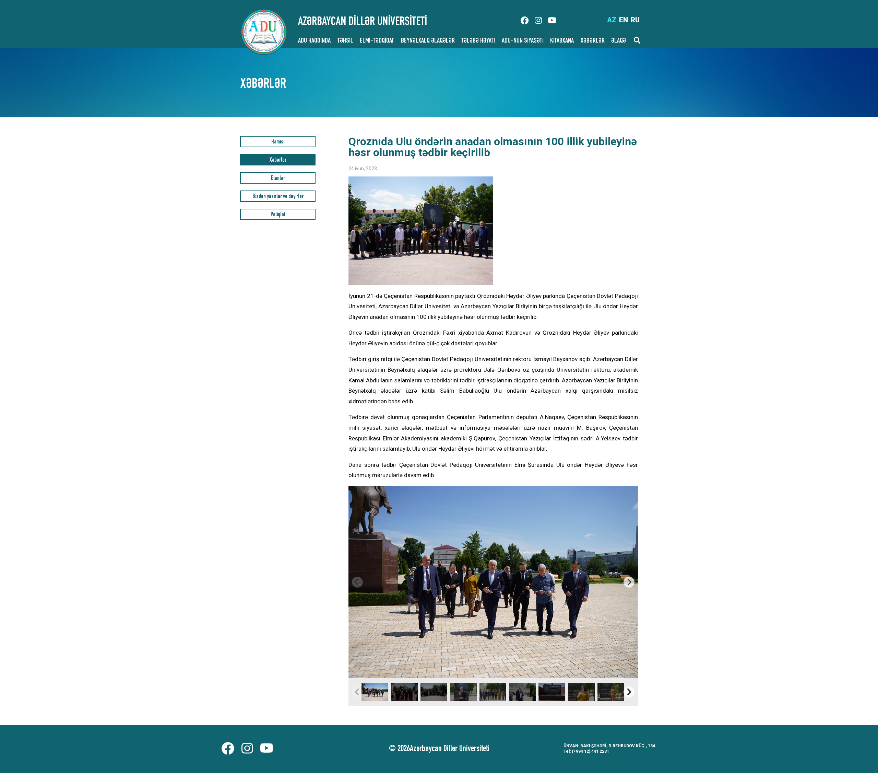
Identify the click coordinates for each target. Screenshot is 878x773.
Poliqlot (278, 215)
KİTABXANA (562, 41)
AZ (611, 20)
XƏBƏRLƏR (593, 41)
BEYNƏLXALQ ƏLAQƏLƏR (428, 41)
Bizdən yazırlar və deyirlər (278, 197)
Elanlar (278, 179)
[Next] (629, 582)
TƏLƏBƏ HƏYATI (478, 41)
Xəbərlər (278, 160)
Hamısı (277, 142)
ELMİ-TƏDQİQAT (377, 41)
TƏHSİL (345, 41)
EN (623, 20)
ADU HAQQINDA (314, 41)
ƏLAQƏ (618, 41)
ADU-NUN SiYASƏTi (523, 41)
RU (635, 20)
